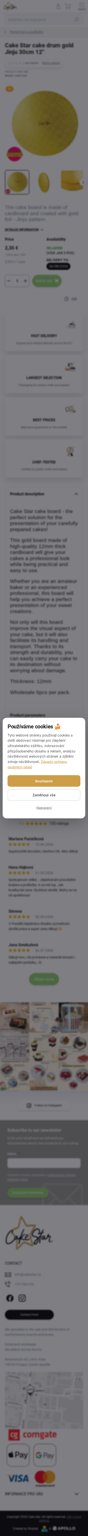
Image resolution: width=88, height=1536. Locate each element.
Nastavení (44, 808)
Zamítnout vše (44, 795)
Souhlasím (44, 781)
